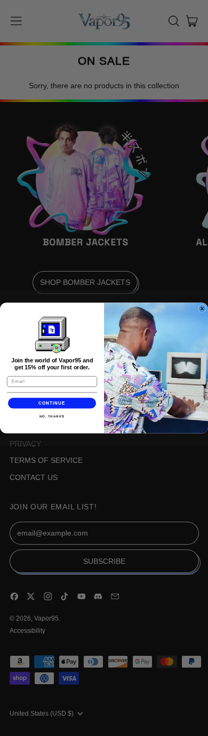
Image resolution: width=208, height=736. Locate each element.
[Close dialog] (202, 308)
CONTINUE (52, 403)
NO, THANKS (52, 417)
